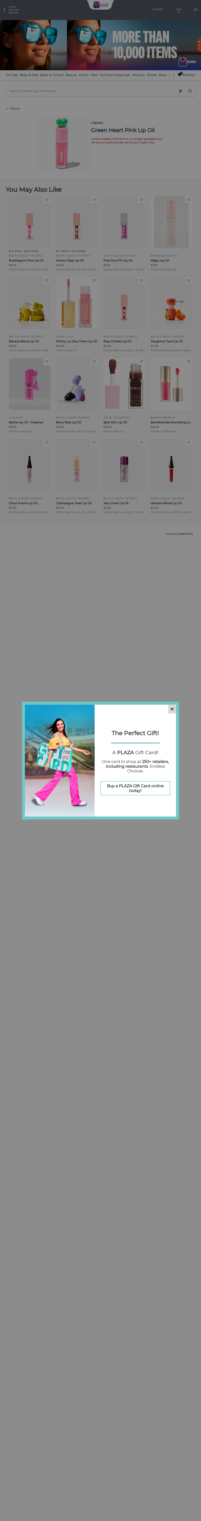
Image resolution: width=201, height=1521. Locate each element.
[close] (172, 709)
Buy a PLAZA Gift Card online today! (135, 788)
